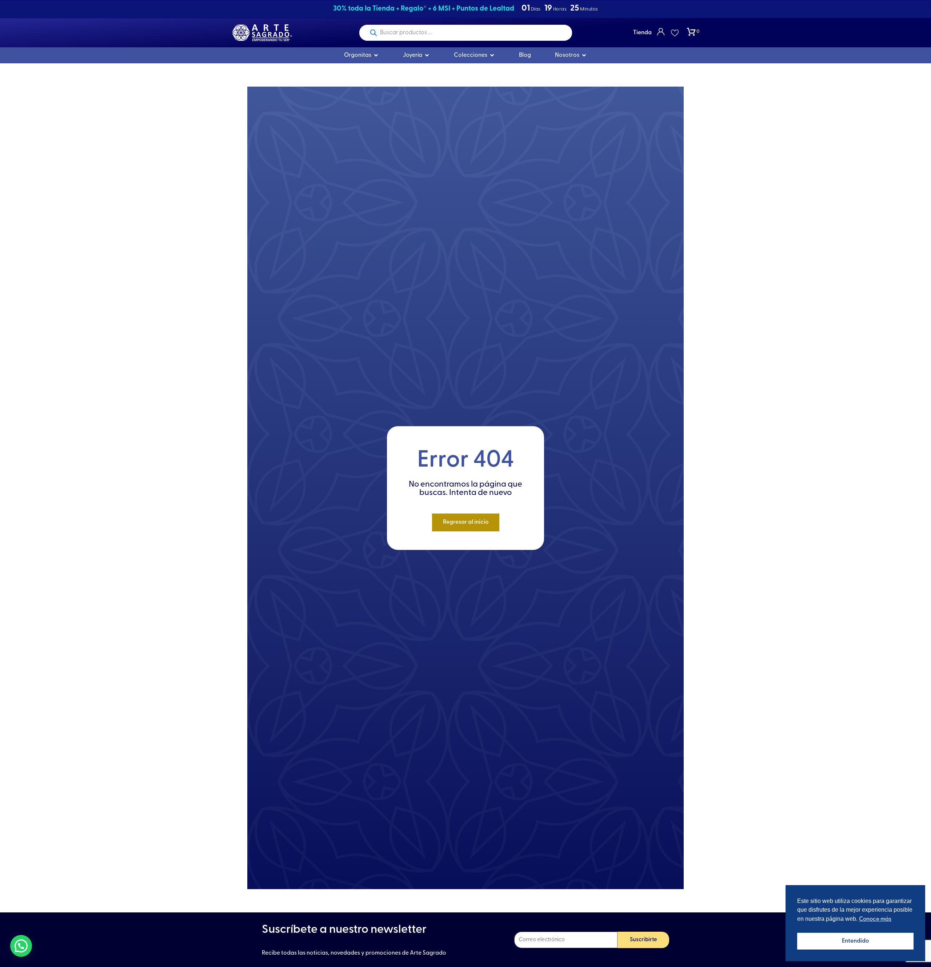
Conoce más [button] (875, 919)
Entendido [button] (855, 941)
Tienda (642, 33)
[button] (21, 946)
